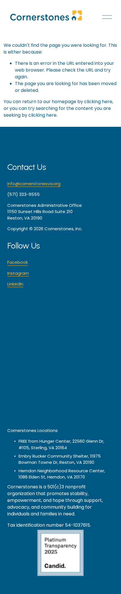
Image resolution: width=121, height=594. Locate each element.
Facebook (17, 262)
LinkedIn (15, 284)
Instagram (18, 273)
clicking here (98, 101)
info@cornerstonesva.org (33, 184)
